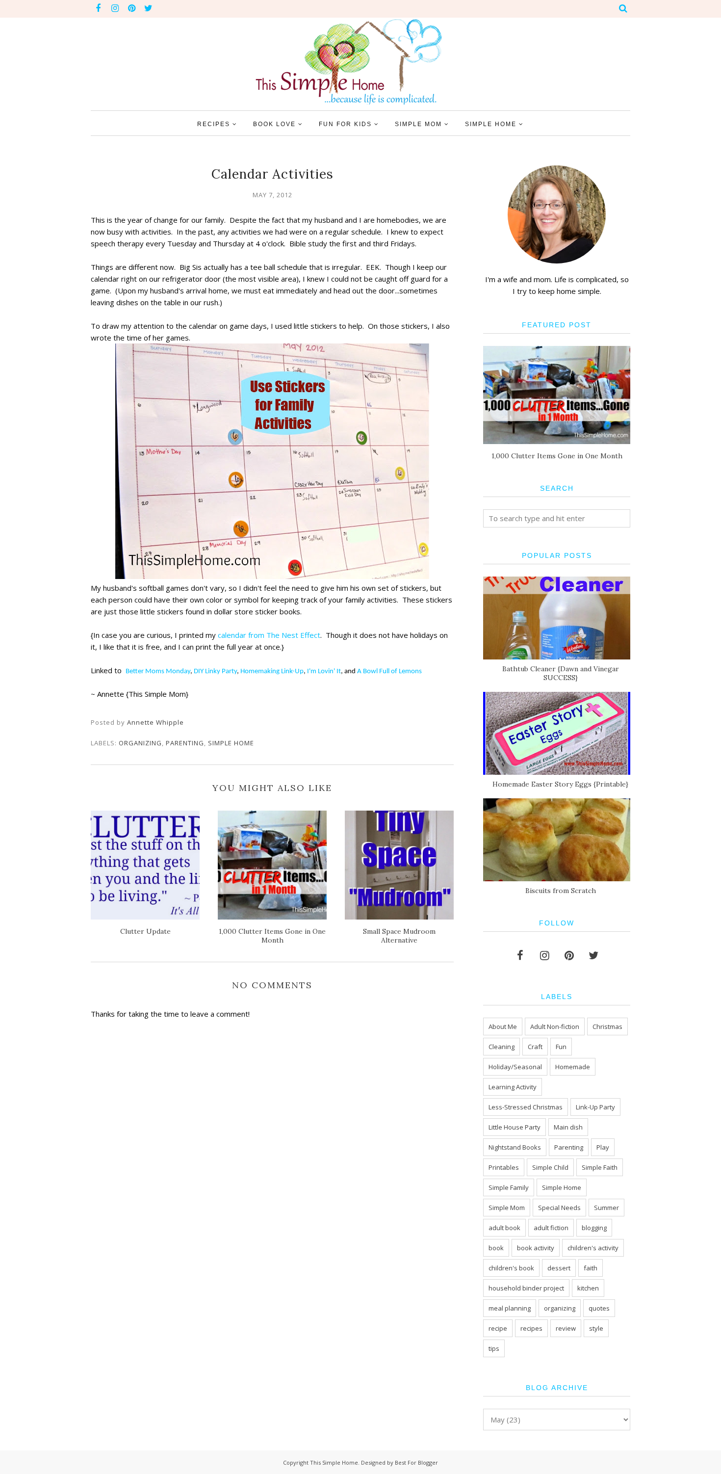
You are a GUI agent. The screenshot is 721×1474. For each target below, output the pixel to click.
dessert (558, 1267)
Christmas (607, 1026)
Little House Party (515, 1127)
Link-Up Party (595, 1107)
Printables (504, 1167)
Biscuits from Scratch (560, 890)
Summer (606, 1207)
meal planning (510, 1308)
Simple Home (231, 742)
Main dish (568, 1127)
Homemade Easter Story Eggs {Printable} (560, 784)
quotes (599, 1308)
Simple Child (550, 1167)
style (596, 1328)
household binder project (526, 1288)
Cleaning (502, 1046)
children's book (511, 1267)
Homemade (572, 1066)
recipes (531, 1328)
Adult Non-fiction (554, 1026)
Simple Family (509, 1187)
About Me (503, 1026)
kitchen (588, 1288)
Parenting (185, 742)
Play (602, 1147)
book (496, 1247)
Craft (535, 1046)
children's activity (592, 1247)
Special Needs (559, 1207)
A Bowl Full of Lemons (389, 671)
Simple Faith (600, 1167)
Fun (561, 1046)
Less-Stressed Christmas (526, 1107)
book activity (535, 1247)
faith (590, 1267)
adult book (504, 1227)
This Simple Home (334, 1462)
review (566, 1328)
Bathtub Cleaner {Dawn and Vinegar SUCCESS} (560, 673)
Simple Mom (507, 1207)
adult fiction (551, 1227)
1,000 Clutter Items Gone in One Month (556, 455)
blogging (594, 1227)
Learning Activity (513, 1086)
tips (494, 1348)
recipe (498, 1328)
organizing (140, 742)
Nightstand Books (515, 1147)
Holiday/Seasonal (515, 1066)
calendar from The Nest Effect (269, 635)
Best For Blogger (416, 1462)
